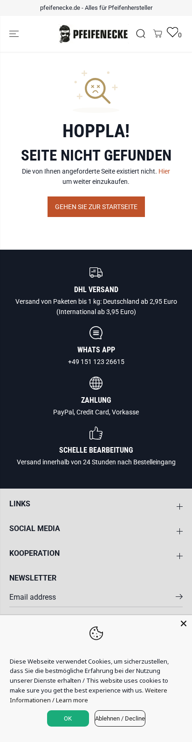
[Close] (183, 623)
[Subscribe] (179, 598)
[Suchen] (140, 33)
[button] (15, 34)
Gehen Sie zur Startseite (96, 206)
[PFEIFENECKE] (94, 34)
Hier (164, 171)
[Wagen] (157, 33)
